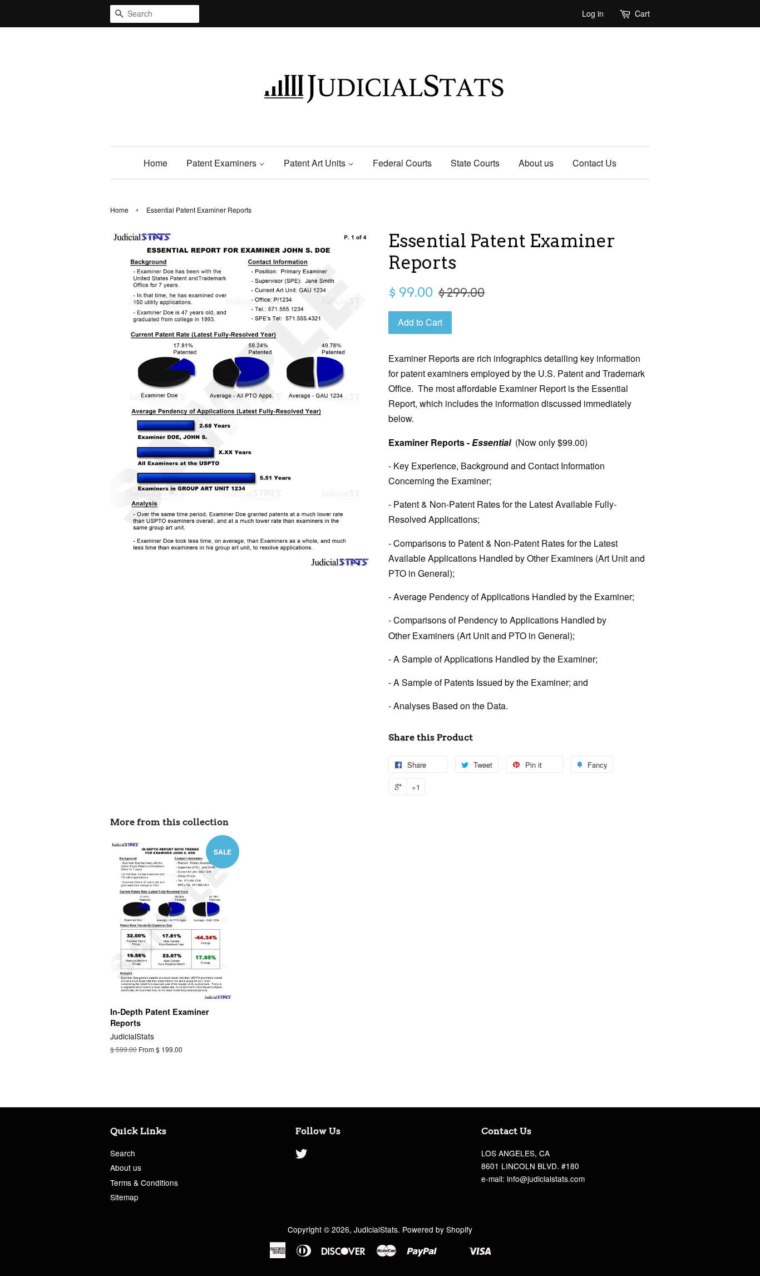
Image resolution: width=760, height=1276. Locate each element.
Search (122, 1153)
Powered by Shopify (437, 1229)
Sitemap (124, 1197)
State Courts (475, 162)
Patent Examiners (222, 162)
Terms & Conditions (144, 1182)
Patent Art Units (316, 162)
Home (155, 162)
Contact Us (594, 162)
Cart (642, 13)
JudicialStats (376, 1229)
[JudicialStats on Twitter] (301, 1155)
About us (536, 162)
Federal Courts (402, 162)
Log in (593, 13)
